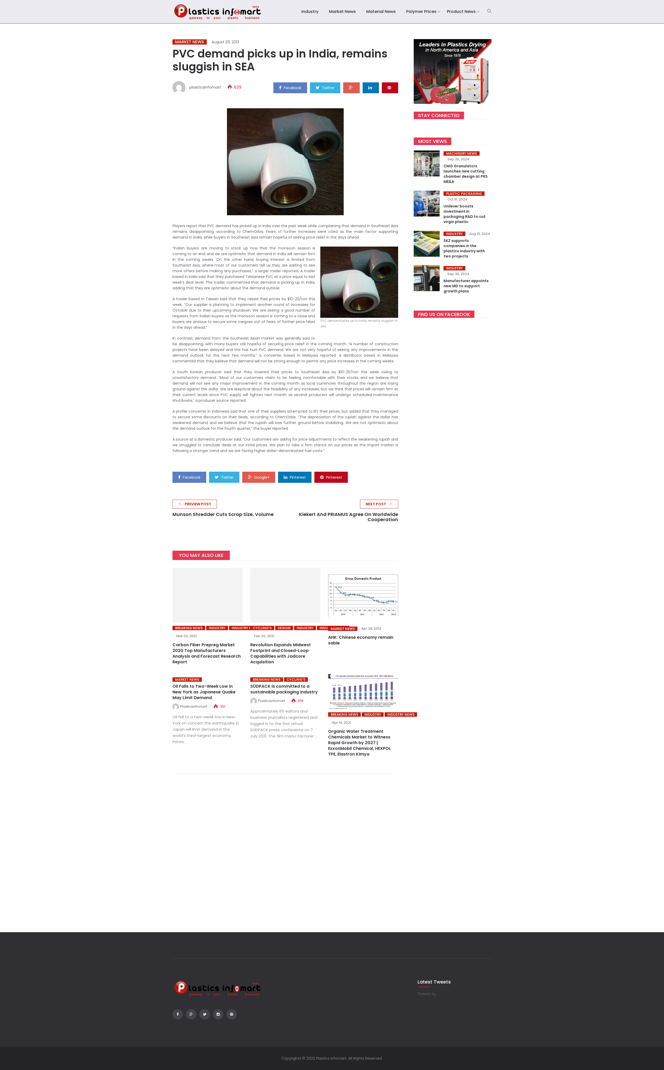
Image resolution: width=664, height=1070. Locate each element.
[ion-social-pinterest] (231, 1014)
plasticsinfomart (205, 87)
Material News (381, 12)
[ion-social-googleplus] (191, 1014)
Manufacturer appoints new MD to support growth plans (466, 286)
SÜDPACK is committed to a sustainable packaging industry (284, 689)
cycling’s (262, 628)
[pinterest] (390, 87)
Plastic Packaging (464, 193)
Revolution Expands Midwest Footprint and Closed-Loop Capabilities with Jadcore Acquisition (280, 653)
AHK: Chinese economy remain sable (360, 640)
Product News (461, 12)
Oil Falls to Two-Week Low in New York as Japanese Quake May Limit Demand (204, 692)
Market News (342, 12)
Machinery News (461, 153)
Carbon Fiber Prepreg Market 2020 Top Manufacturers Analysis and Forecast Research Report (206, 653)
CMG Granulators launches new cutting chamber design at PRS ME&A (466, 173)
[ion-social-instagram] (218, 1014)
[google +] (351, 87)
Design (284, 628)
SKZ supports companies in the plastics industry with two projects (464, 248)
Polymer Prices (421, 12)
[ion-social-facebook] (177, 1014)
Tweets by (427, 993)
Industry (310, 12)
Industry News (245, 628)
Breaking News (189, 628)
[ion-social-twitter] (204, 1014)
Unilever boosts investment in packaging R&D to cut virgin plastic (465, 214)
